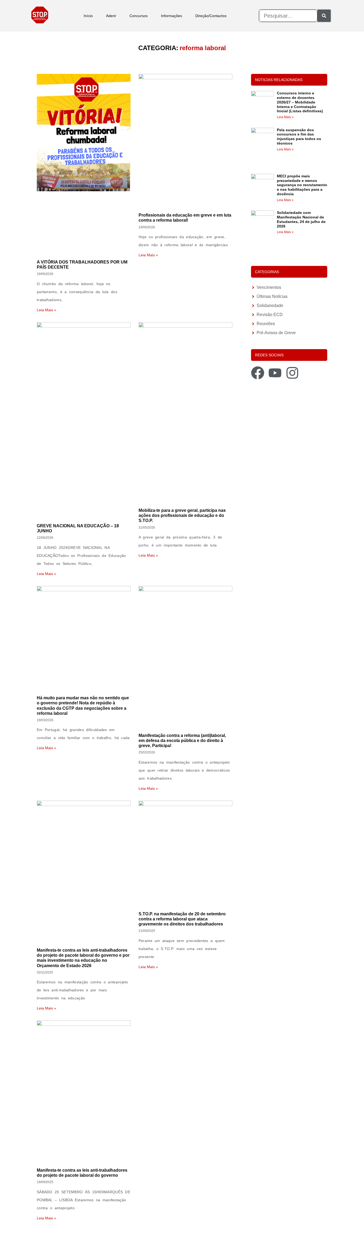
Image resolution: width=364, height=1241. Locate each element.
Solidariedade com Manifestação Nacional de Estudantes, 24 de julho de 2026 (301, 219)
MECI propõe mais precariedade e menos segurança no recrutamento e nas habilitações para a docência (302, 185)
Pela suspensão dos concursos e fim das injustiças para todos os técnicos (299, 136)
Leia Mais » (46, 310)
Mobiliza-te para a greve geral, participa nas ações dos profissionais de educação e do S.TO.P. (182, 515)
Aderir (111, 16)
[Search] (324, 16)
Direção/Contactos (211, 16)
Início (88, 16)
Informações (171, 16)
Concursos (139, 16)
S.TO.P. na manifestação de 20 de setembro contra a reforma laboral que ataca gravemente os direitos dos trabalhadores (182, 919)
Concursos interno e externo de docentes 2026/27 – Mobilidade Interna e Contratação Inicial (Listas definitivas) (300, 102)
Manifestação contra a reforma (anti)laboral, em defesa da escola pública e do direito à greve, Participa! (182, 740)
